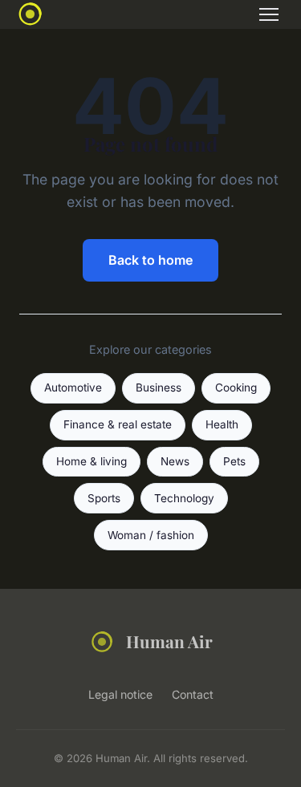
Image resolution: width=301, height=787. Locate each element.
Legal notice (120, 694)
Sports (103, 498)
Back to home (150, 260)
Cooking (236, 387)
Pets (234, 461)
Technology (184, 498)
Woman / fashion (151, 535)
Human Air (169, 641)
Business (158, 387)
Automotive (73, 387)
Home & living (91, 461)
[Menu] (269, 14)
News (175, 461)
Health (221, 424)
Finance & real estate (117, 424)
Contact (193, 694)
